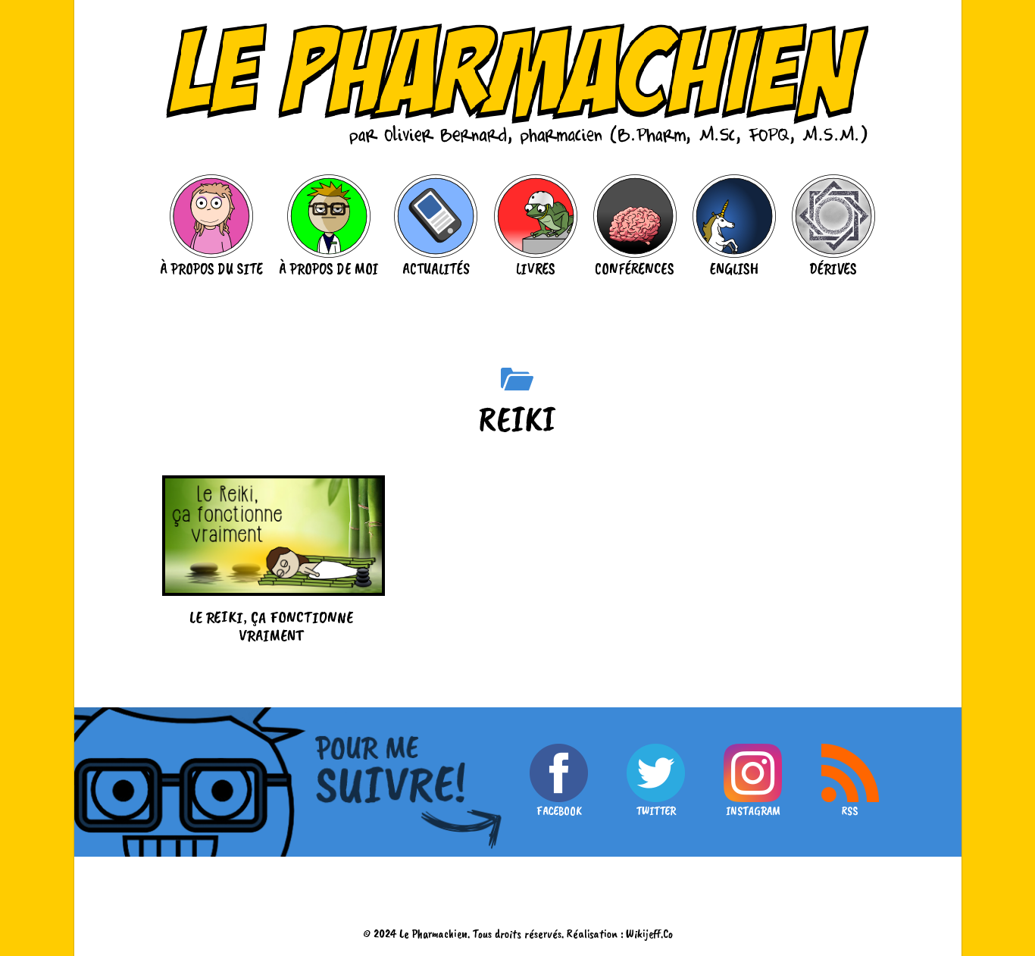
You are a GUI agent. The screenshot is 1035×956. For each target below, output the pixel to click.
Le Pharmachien (433, 934)
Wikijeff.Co (649, 934)
